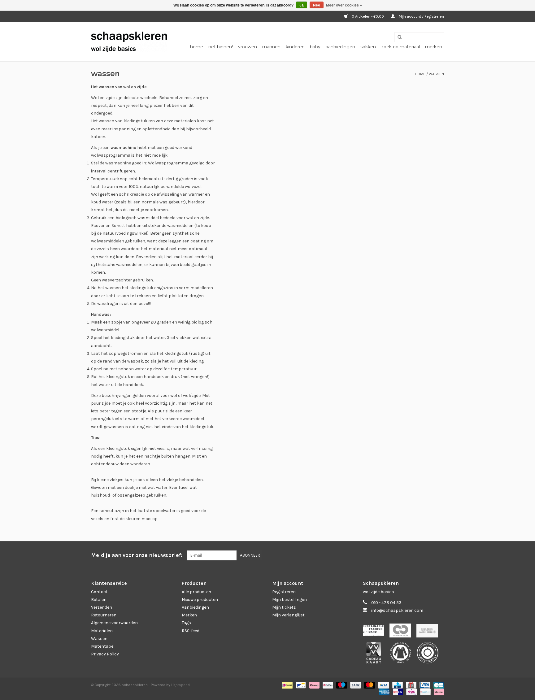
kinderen (295, 47)
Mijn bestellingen (289, 599)
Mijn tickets (284, 607)
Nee (316, 5)
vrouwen (247, 47)
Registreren (284, 591)
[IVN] (430, 654)
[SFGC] (376, 632)
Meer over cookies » (344, 5)
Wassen (436, 74)
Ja (301, 5)
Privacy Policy (105, 654)
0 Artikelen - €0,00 (368, 16)
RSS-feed (190, 630)
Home (196, 47)
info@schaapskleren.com (397, 610)
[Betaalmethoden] (286, 685)
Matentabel (103, 646)
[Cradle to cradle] (402, 632)
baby (315, 47)
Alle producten (196, 591)
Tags (186, 622)
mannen (271, 47)
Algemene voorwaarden (114, 622)
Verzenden (101, 607)
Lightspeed (180, 685)
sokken (368, 47)
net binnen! (220, 47)
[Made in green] (429, 632)
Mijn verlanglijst (288, 615)
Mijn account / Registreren (421, 16)
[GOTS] (403, 654)
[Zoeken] (397, 37)
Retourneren (103, 615)
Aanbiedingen (195, 607)
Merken (433, 47)
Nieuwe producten (200, 599)
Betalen (99, 599)
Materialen (102, 630)
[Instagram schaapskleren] (439, 555)
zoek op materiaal (400, 47)
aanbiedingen (340, 47)
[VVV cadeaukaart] (376, 654)
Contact (99, 591)
